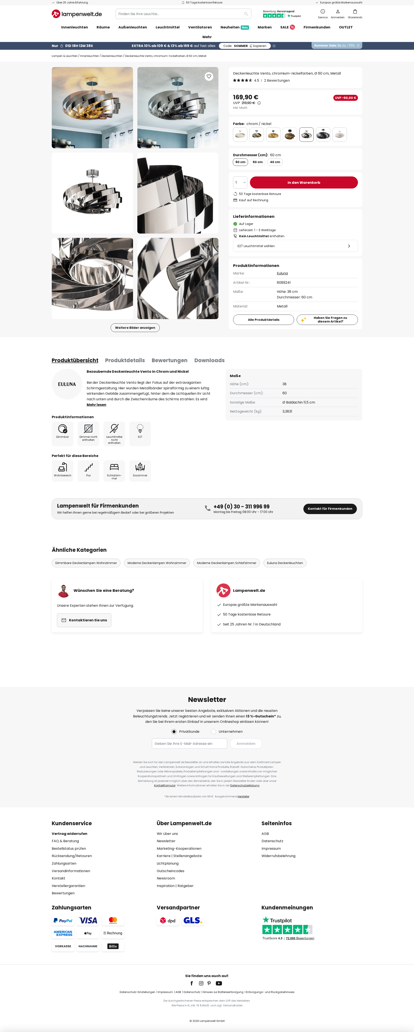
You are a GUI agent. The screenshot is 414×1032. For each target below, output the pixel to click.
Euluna (282, 273)
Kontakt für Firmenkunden (330, 509)
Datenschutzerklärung (244, 785)
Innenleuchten (89, 56)
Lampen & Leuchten (65, 56)
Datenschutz (272, 841)
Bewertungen (170, 360)
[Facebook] (194, 983)
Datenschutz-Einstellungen (137, 992)
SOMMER (244, 46)
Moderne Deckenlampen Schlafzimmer (226, 563)
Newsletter (166, 841)
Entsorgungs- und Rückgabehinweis (270, 992)
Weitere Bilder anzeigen (135, 328)
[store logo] (77, 13)
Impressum (271, 848)
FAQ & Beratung (65, 841)
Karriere (164, 855)
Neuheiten (234, 27)
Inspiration (166, 885)
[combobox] (183, 14)
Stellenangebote (187, 855)
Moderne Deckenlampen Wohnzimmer (157, 563)
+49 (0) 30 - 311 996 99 (242, 506)
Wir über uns (167, 833)
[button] (92, 193)
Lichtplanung (168, 863)
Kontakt (58, 878)
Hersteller (243, 796)
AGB (265, 833)
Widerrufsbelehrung (278, 855)
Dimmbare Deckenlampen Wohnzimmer (86, 563)
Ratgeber (185, 885)
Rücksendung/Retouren (72, 855)
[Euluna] (67, 384)
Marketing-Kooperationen (179, 848)
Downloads (209, 360)
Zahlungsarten (64, 863)
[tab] (75, 360)
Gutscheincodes (170, 870)
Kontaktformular (165, 785)
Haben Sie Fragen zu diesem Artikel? (330, 320)
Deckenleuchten (112, 56)
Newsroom (166, 878)
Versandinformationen (71, 870)
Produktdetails (125, 360)
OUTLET (346, 27)
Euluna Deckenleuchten (285, 563)
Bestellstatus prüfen (69, 848)
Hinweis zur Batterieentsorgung (223, 992)
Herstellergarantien (68, 885)
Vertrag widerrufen (69, 833)
